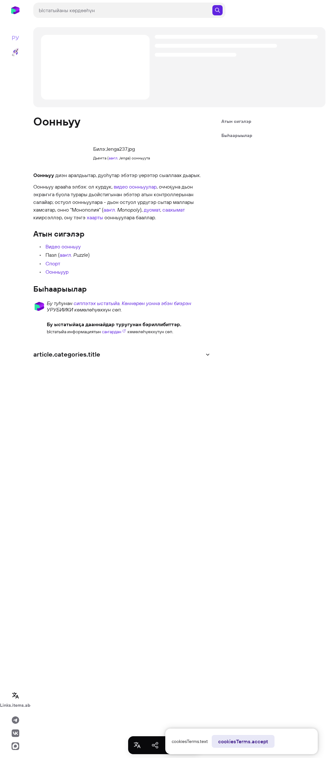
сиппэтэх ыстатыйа (96, 303)
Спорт (52, 263)
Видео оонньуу (63, 246)
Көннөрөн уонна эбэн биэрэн (156, 303)
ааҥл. (113, 158)
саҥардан (111, 332)
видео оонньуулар (135, 186)
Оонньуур (57, 272)
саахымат (173, 209)
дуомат (152, 209)
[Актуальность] (39, 327)
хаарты (95, 217)
